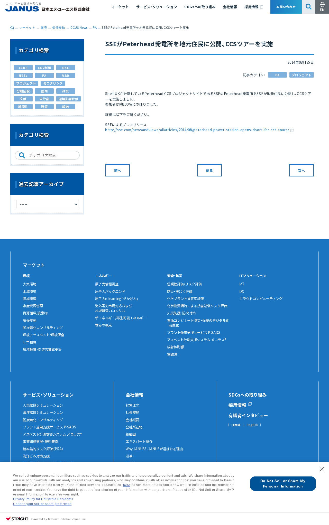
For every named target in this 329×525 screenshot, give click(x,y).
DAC (65, 67)
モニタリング (53, 83)
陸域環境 (29, 298)
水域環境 (29, 291)
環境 (26, 275)
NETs (23, 75)
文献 (23, 99)
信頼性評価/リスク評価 (184, 283)
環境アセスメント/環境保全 (43, 334)
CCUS (23, 67)
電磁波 (172, 354)
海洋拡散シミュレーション (43, 412)
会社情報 (230, 6)
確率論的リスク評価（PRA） (43, 448)
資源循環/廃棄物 (35, 312)
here (126, 485)
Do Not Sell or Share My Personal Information (283, 483)
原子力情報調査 (106, 283)
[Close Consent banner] (321, 469)
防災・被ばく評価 (179, 291)
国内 (44, 91)
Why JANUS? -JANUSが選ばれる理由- (155, 448)
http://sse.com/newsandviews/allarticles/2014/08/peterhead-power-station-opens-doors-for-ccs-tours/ (197, 129)
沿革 (129, 455)
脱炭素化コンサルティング (43, 327)
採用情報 (251, 6)
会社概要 (132, 419)
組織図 (131, 434)
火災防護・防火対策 (181, 312)
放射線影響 (175, 346)
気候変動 (29, 320)
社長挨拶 (132, 412)
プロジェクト (301, 75)
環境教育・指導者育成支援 (42, 349)
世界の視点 (103, 324)
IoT (241, 283)
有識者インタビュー (248, 415)
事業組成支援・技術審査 (40, 441)
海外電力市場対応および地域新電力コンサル (113, 308)
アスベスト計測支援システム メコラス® (196, 339)
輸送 (65, 106)
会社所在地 (134, 426)
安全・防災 (174, 275)
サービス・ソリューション (156, 6)
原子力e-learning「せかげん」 (116, 298)
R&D (65, 75)
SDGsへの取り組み (200, 6)
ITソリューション (252, 275)
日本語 (236, 425)
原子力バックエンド (110, 291)
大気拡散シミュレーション (43, 405)
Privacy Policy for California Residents (43, 499)
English (252, 425)
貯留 (44, 106)
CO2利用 (44, 67)
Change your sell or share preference (42, 504)
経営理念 (132, 405)
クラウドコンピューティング (260, 298)
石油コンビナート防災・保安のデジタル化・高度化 (198, 323)
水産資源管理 (33, 305)
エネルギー (103, 275)
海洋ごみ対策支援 (36, 455)
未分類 (44, 99)
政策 (65, 91)
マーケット (120, 6)
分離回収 (23, 91)
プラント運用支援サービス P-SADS (193, 332)
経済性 (23, 106)
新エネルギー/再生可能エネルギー (121, 317)
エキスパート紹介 (139, 441)
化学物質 (29, 342)
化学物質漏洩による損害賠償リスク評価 (197, 305)
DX (241, 291)
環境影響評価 (68, 99)
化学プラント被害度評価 (185, 298)
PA (277, 75)
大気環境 (29, 283)
